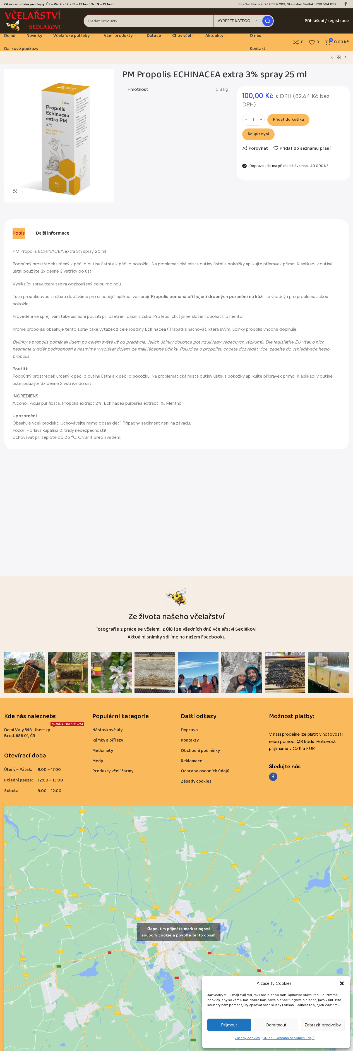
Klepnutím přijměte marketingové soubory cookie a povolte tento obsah (178, 932)
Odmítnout (276, 1025)
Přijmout (229, 1025)
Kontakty (190, 740)
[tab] (19, 233)
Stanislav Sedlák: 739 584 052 (312, 4)
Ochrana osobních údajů (205, 771)
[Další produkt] (345, 57)
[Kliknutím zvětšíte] (15, 191)
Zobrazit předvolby (322, 1025)
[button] (342, 983)
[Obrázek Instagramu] (24, 672)
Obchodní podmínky (200, 750)
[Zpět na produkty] (338, 57)
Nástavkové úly (107, 729)
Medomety (102, 750)
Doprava (189, 729)
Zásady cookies (247, 1038)
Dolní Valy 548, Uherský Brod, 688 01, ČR (43, 732)
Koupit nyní (258, 134)
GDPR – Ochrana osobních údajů (288, 1038)
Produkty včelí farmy (112, 771)
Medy (97, 760)
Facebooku (213, 637)
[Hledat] (267, 21)
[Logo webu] (32, 20)
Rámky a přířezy (107, 740)
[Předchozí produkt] (332, 57)
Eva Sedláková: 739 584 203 (262, 4)
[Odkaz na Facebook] (345, 4)
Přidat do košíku (288, 119)
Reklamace (191, 760)
